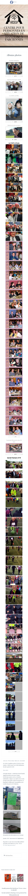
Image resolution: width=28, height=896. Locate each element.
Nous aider (5, 770)
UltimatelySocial (14, 895)
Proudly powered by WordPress (10, 888)
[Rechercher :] (12, 855)
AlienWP (14, 890)
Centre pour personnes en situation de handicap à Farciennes (14, 33)
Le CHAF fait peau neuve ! (9, 845)
